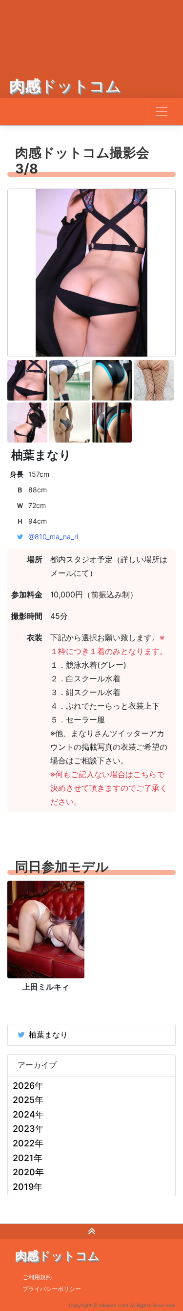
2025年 (28, 1100)
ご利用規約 (37, 1277)
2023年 (28, 1128)
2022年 (28, 1143)
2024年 (28, 1114)
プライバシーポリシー (51, 1288)
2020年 (28, 1172)
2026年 (28, 1085)
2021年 (27, 1158)
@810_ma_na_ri (53, 536)
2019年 (27, 1187)
